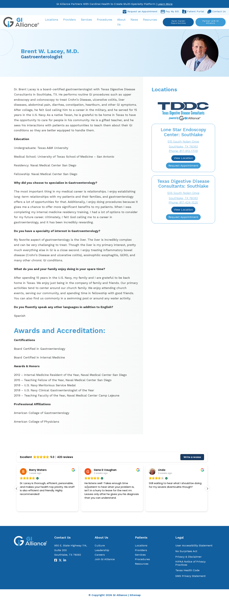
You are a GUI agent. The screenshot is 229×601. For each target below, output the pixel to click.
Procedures (104, 19)
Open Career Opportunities (178, 22)
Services (86, 19)
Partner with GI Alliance (211, 22)
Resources (150, 19)
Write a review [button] (192, 457)
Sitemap (135, 595)
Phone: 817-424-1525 (183, 202)
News (134, 19)
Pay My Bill (172, 11)
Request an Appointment (142, 11)
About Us (121, 22)
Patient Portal (195, 11)
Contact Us (219, 11)
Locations (51, 19)
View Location (183, 158)
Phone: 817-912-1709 (183, 151)
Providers (69, 19)
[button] (207, 488)
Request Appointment (183, 165)
